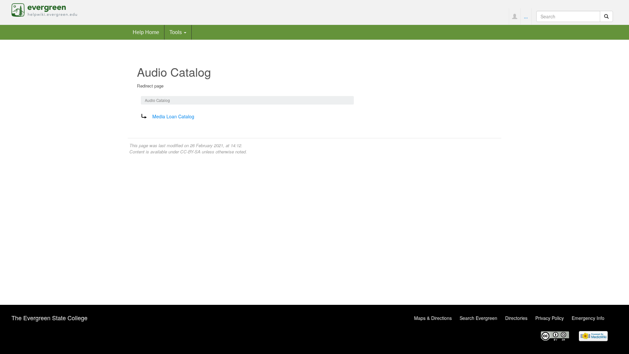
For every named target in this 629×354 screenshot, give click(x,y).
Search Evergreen (478, 318)
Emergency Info (588, 318)
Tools (176, 32)
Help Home (146, 32)
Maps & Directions (433, 318)
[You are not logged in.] (514, 16)
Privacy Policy (549, 318)
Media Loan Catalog (173, 116)
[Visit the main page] (44, 9)
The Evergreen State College (49, 317)
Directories (516, 318)
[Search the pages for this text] (606, 16)
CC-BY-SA (190, 151)
